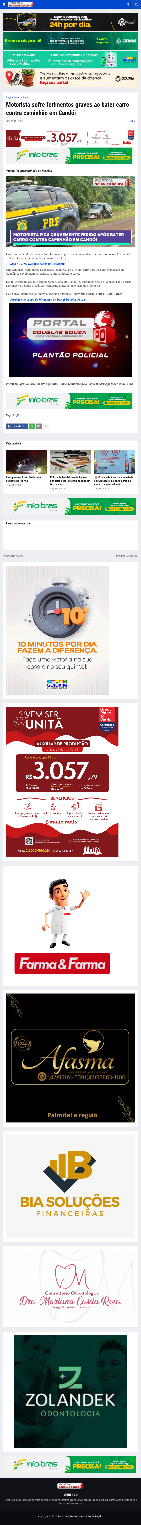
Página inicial (13, 97)
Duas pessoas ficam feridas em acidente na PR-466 (23, 479)
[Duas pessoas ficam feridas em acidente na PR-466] (26, 462)
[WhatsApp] (32, 426)
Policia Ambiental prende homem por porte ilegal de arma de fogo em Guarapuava (70, 481)
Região (26, 97)
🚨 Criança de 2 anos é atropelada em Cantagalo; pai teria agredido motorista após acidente (113, 481)
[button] (4, 4)
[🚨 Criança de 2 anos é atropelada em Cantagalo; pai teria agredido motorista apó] (114, 462)
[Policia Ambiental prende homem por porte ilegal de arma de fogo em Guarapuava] (70, 462)
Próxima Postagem (126, 556)
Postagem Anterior (14, 556)
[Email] (39, 426)
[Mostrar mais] (46, 426)
